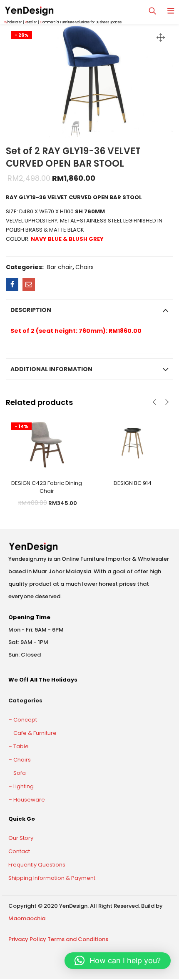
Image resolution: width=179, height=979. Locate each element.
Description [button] (30, 310)
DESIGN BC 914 (133, 483)
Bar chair (59, 267)
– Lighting (21, 786)
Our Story (20, 838)
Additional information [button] (51, 369)
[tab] (89, 310)
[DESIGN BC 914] (132, 443)
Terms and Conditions (77, 939)
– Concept (22, 720)
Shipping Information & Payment (51, 878)
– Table (18, 746)
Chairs (84, 267)
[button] (118, 960)
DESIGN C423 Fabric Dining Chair (46, 487)
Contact (19, 851)
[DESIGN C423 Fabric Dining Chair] (46, 443)
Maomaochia (26, 918)
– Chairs (19, 760)
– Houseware (26, 800)
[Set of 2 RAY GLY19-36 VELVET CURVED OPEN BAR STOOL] (12, 284)
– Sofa (17, 773)
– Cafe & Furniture (32, 733)
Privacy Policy (27, 939)
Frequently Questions (36, 865)
